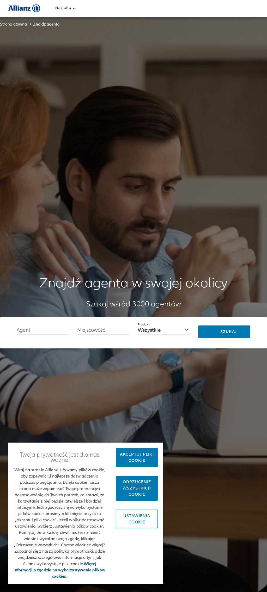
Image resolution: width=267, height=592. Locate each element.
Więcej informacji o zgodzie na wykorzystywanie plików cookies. (59, 570)
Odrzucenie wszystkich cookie (137, 488)
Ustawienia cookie (136, 519)
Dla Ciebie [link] (63, 8)
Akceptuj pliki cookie (137, 457)
